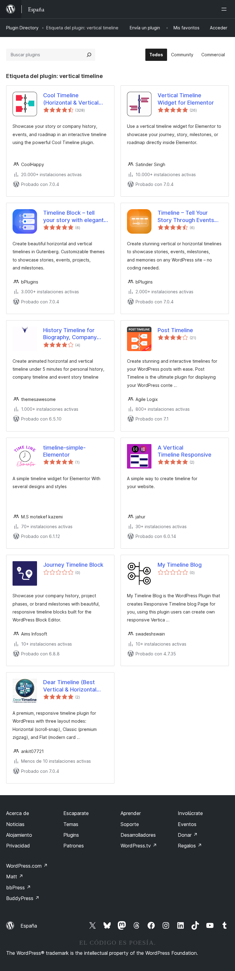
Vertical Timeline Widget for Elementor (186, 99)
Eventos (187, 824)
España (29, 926)
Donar (188, 835)
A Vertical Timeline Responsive (184, 451)
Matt (14, 876)
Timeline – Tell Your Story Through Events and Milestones (186, 216)
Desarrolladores (138, 835)
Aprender (131, 813)
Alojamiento (19, 835)
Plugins (71, 835)
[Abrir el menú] (225, 9)
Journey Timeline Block (73, 564)
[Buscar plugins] (89, 55)
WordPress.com (27, 866)
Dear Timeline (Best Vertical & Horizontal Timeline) (69, 686)
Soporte (130, 824)
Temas (70, 824)
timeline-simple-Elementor (64, 451)
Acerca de (17, 813)
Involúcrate (190, 813)
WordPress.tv (139, 846)
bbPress (18, 887)
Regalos (190, 846)
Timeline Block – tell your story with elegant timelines (73, 216)
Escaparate (76, 813)
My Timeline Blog (180, 564)
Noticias (15, 824)
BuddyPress (22, 898)
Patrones (73, 846)
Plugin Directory (22, 27)
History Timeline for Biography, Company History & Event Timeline (75, 334)
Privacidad (18, 846)
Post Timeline (175, 330)
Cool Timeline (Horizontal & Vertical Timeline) (71, 99)
